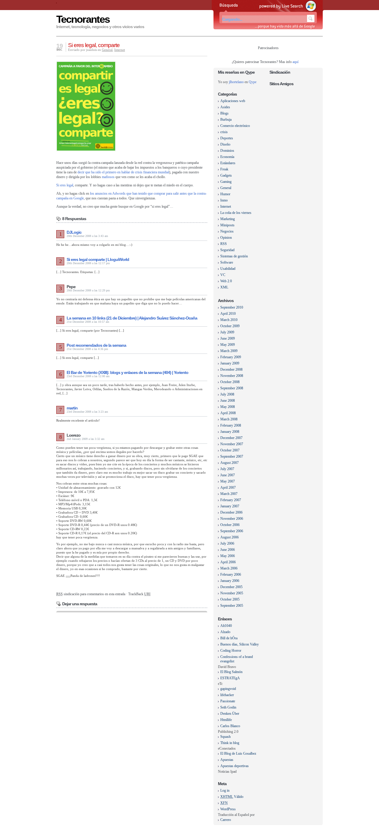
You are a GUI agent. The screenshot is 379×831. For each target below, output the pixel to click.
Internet (119, 49)
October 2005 (230, 599)
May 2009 (227, 345)
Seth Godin (228, 707)
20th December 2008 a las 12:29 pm (88, 290)
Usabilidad (227, 269)
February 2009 (230, 357)
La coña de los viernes (235, 213)
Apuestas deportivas (234, 766)
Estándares (227, 163)
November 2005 (231, 593)
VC (222, 275)
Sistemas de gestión (234, 256)
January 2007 (229, 506)
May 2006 (227, 556)
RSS (223, 244)
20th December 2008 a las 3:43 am (87, 236)
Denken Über (229, 713)
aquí (295, 62)
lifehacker (227, 695)
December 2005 (231, 587)
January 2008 (229, 432)
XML (224, 287)
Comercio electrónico (235, 126)
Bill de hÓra (228, 638)
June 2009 (227, 338)
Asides (225, 107)
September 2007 (231, 456)
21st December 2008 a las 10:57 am (88, 321)
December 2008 (231, 369)
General (107, 49)
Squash (225, 737)
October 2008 (230, 382)
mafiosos (108, 177)
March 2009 (228, 351)
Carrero (225, 820)
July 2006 (227, 543)
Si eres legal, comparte (94, 45)
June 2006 (227, 550)
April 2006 (228, 562)
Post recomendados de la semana (96, 345)
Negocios (227, 231)
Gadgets (226, 175)
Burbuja (226, 119)
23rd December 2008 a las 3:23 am (87, 411)
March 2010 (228, 320)
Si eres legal (64, 185)
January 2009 (229, 363)
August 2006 (229, 537)
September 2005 (231, 606)
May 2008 (227, 407)
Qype (252, 82)
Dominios (227, 151)
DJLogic (74, 232)
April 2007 (228, 487)
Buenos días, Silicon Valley (239, 644)
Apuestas (226, 760)
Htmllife (226, 720)
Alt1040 (226, 626)
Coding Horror (230, 650)
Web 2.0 (226, 281)
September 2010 (231, 307)
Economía (227, 157)
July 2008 (227, 394)
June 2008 (227, 400)
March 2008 (228, 419)
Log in (224, 790)
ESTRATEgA (230, 678)
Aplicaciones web (232, 101)
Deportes (226, 138)
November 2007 (231, 444)
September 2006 (231, 531)
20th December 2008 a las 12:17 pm (88, 263)
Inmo (224, 200)
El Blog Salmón (231, 672)
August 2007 (229, 463)
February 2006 (230, 574)
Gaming (226, 182)
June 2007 (227, 475)
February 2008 (230, 425)
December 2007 (231, 438)
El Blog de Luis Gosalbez (238, 753)
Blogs (224, 113)
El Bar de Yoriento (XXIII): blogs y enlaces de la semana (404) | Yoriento (127, 372)
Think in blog (229, 743)
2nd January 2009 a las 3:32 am (86, 438)
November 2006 (231, 519)
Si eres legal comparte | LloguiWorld (98, 259)
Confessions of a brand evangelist (236, 659)
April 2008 (228, 413)
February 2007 (230, 500)
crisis (224, 132)
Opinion (226, 237)
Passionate (227, 701)
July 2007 (227, 469)
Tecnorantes (83, 19)
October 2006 (230, 525)
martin (72, 408)
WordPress (228, 809)
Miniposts (227, 225)
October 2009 (230, 326)
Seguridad (227, 250)
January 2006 (229, 581)
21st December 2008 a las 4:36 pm (87, 349)
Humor (225, 194)
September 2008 (231, 388)
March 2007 (228, 494)
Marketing (227, 219)
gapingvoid (228, 689)
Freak (224, 169)
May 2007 (227, 481)
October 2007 (230, 450)
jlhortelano (236, 82)
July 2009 (227, 332)
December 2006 (231, 512)
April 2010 (228, 314)
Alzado (225, 632)
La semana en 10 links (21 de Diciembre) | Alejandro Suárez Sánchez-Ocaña (132, 318)
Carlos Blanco (230, 726)
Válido (231, 797)
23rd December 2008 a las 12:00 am (88, 376)
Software (226, 262)
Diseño (225, 144)
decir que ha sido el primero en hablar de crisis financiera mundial (123, 172)
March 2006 (228, 568)
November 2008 (231, 376)
